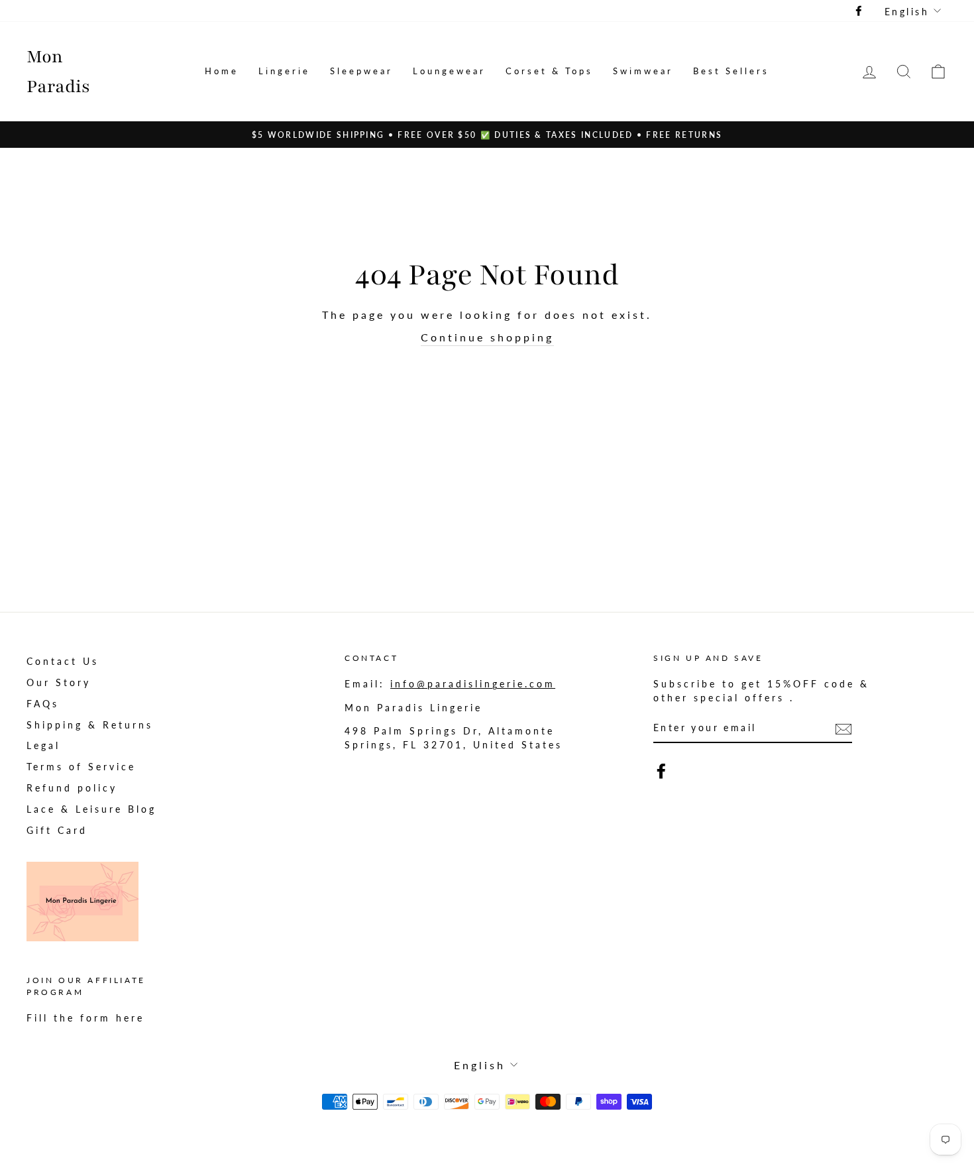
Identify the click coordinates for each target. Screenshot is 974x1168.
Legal (43, 745)
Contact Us (63, 661)
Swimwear (643, 71)
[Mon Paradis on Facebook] (661, 771)
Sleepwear (361, 71)
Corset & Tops (549, 71)
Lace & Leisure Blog (91, 809)
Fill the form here (85, 1018)
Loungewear (449, 71)
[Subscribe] (843, 728)
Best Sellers (731, 71)
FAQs (43, 704)
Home (222, 71)
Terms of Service (81, 767)
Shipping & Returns (90, 725)
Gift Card (57, 830)
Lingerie (284, 71)
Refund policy (72, 788)
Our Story (59, 682)
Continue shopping (487, 337)
